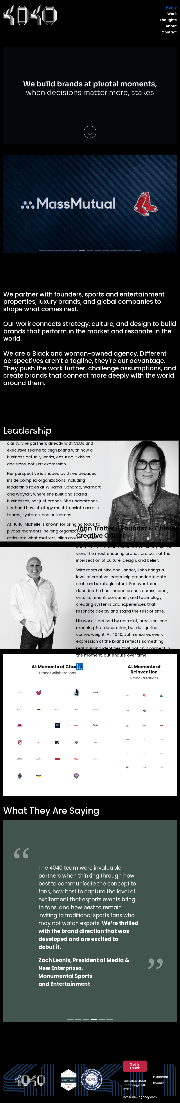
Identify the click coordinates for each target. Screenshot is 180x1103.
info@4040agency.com (140, 1097)
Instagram (160, 1077)
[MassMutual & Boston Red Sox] (90, 204)
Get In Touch (135, 1066)
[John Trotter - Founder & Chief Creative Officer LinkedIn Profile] (79, 667)
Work (172, 14)
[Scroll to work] (90, 131)
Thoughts (168, 20)
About (171, 26)
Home (171, 8)
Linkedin (158, 1083)
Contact (169, 32)
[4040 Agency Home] (30, 15)
